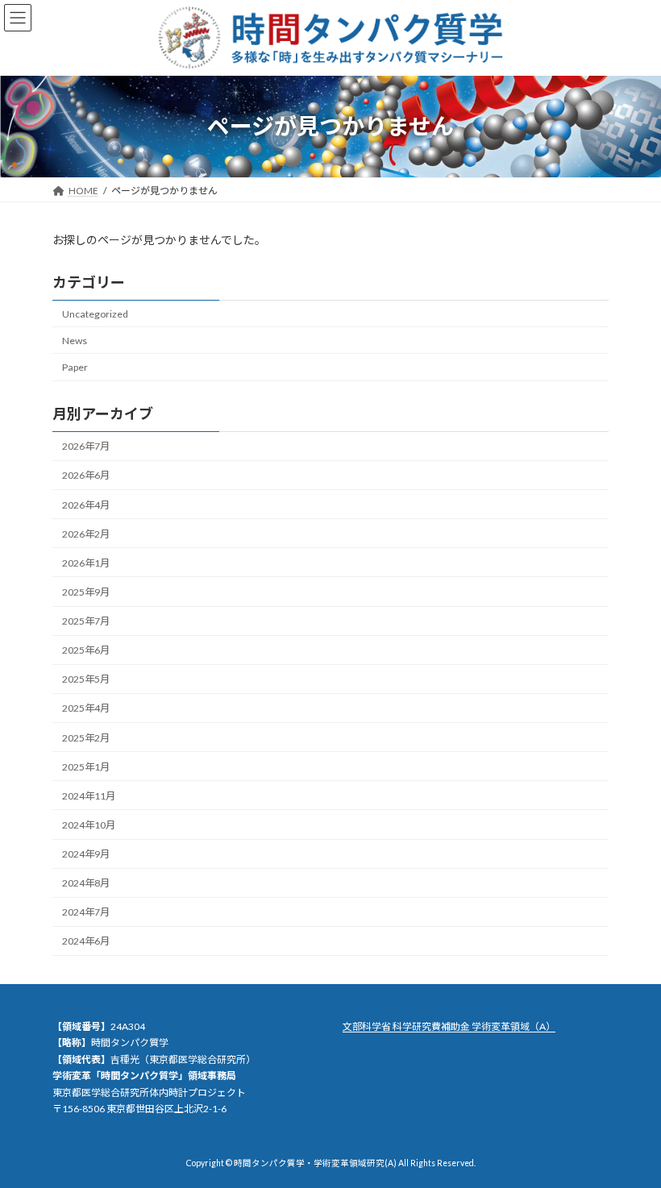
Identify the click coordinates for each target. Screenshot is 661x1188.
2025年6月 (86, 650)
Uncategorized (95, 314)
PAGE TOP (631, 1135)
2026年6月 (86, 475)
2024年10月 (88, 825)
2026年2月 (86, 534)
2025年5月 (86, 679)
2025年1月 (86, 767)
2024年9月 (86, 854)
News (74, 340)
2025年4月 (86, 708)
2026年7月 (86, 446)
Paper (75, 367)
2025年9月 (86, 592)
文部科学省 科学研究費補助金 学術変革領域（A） (449, 1026)
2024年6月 (86, 941)
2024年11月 (88, 796)
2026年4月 (86, 504)
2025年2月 (86, 737)
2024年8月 (86, 883)
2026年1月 (86, 563)
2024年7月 (86, 912)
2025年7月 (86, 621)
